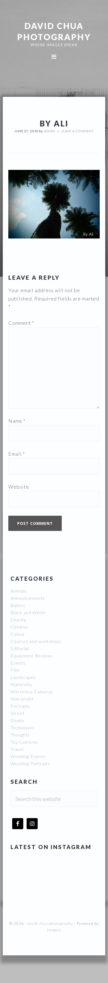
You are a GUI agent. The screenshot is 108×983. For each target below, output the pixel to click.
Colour (18, 634)
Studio (17, 720)
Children (20, 626)
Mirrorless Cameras (32, 691)
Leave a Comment (77, 131)
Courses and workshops (36, 641)
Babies (18, 605)
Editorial (20, 648)
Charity (18, 619)
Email (16, 454)
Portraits (20, 706)
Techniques (22, 727)
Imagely (54, 929)
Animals (19, 590)
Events (18, 662)
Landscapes (23, 677)
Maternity (21, 684)
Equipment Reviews (32, 655)
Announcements (28, 598)
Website (18, 487)
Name (16, 421)
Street (18, 713)
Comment (21, 323)
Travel (17, 749)
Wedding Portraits (30, 763)
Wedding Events (28, 756)
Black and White (28, 612)
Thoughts (20, 734)
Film (15, 670)
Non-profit (22, 698)
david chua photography (50, 923)
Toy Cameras (24, 742)
